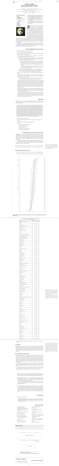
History (18, 16)
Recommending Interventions (20, 21)
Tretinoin (20, 246)
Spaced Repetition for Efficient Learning (37, 414)
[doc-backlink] (42, 375)
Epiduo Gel (20, 235)
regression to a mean (31, 89)
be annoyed (36, 460)
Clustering (17, 344)
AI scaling (31, 453)
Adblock (23, 461)
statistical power (31, 56)
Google (37, 421)
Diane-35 (20, 234)
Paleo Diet (20, 222)
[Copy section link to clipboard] (44, 49)
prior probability (23, 359)
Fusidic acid (41, 341)
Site (17, 1)
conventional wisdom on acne (34, 35)
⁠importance (38, 11)
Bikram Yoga (20, 245)
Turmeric (21, 289)
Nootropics (18, 419)
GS (34, 421)
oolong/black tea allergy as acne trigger (24, 124)
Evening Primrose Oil (21, 285)
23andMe (17, 136)
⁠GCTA (23, 85)
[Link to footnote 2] (16, 377)
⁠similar (29, 12)
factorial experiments (20, 55)
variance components (29, 85)
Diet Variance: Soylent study (21, 421)
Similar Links (18, 24)
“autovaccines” (25, 378)
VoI (22, 75)
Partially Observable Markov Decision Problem (22, 358)
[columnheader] (25, 220)
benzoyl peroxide (27, 235)
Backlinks (18, 23)
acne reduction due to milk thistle (23, 129)
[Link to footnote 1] (16, 373)
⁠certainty (30, 11)
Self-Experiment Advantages (21, 15)
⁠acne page (19, 138)
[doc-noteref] (29, 287)
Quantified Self (33, 27)
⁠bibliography (33, 12)
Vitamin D (20, 312)
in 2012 (20, 136)
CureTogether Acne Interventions (19, 17)
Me (20, 1)
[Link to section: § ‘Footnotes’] (29, 371)
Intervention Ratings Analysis (22, 150)
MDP (37, 364)
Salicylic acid (20, 286)
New (24, 1)
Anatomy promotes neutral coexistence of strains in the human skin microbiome (37, 416)
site (39, 421)
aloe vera (23, 284)
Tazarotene (22, 260)
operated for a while (26, 136)
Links (31, 1)
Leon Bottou (21, 453)
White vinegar (20, 257)
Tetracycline (20, 261)
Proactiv (20, 329)
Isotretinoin (20, 221)
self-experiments (40, 25)
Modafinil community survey (21, 420)
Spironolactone (20, 280)
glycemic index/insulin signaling (28, 121)
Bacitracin (35, 341)
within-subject (30, 55)
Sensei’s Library (30, 446)
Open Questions (34, 410)
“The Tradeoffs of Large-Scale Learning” (25, 452)
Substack (40, 1)
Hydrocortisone (21, 306)
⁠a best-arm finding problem (35, 63)
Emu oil (20, 337)
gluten (20, 223)
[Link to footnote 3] (16, 385)
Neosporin (37, 385)
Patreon (35, 1)
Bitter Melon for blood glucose (36, 406)
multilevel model (15, 215)
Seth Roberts (20, 101)
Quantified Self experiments (22, 399)
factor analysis (23, 349)
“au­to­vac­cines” (48, 290)
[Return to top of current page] (29, 432)
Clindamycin (20, 256)
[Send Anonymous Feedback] (29, 435)
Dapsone (22, 259)
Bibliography (19, 425)
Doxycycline (22, 243)
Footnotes (18, 22)
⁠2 (27, 125)
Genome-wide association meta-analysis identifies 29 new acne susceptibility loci (37, 419)
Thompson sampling (28, 364)
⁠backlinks (25, 12)
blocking (26, 55)
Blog (27, 1)
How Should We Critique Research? (37, 409)
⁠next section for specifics (25, 76)
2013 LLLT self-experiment (21, 414)
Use (20, 461)
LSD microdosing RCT (20, 413)
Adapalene (23, 235)
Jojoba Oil (20, 315)
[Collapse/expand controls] (58, 1)
